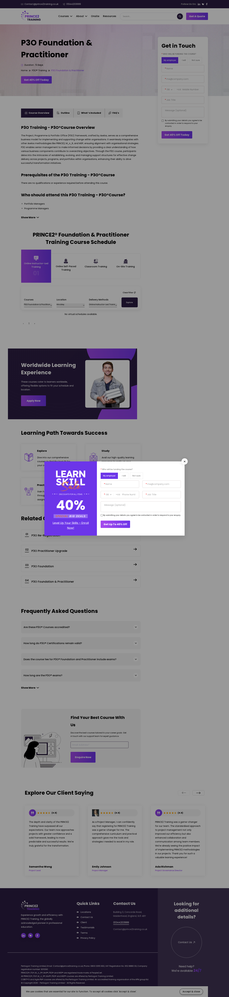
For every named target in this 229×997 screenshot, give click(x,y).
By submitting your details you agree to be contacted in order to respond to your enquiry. (142, 515)
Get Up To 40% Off (115, 524)
